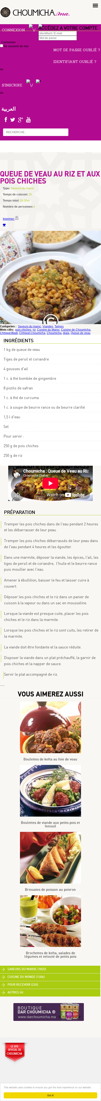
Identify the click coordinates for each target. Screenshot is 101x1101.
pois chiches (23, 329)
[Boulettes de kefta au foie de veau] (50, 752)
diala (66, 333)
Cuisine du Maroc (48, 329)
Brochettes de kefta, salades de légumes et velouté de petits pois (50, 954)
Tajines (59, 326)
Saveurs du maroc (29, 326)
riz (34, 329)
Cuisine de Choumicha (75, 329)
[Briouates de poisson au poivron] (50, 882)
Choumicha (54, 333)
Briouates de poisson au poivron (50, 890)
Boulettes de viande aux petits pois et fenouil (50, 824)
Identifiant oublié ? (74, 61)
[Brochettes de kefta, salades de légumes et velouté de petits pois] (50, 946)
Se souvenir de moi (15, 46)
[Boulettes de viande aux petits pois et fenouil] (50, 815)
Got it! (50, 1095)
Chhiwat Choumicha (32, 333)
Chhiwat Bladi (9, 333)
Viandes (48, 326)
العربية (8, 108)
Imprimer (9, 219)
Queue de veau (80, 333)
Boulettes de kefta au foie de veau (50, 759)
